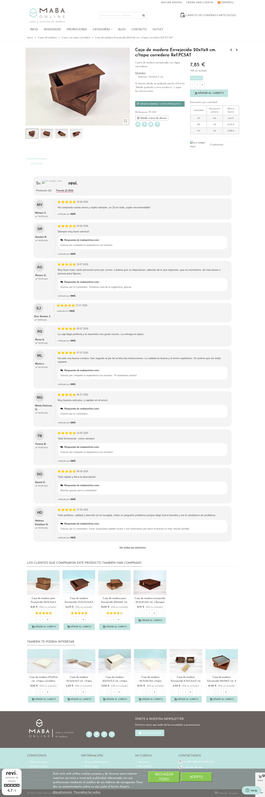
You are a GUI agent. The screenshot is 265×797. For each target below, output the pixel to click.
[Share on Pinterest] (157, 124)
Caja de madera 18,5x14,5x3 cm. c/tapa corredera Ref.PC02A (79, 681)
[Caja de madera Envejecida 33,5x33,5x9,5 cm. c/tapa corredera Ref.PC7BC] (79, 582)
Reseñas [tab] (37, 164)
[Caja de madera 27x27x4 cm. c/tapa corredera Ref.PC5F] (43, 661)
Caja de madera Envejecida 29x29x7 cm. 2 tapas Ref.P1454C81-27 (221, 681)
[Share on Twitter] (138, 124)
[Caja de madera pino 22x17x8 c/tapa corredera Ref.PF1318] (236, 50)
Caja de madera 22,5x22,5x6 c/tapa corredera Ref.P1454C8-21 (150, 681)
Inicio (34, 29)
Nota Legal (91, 766)
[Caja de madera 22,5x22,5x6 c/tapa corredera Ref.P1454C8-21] (150, 661)
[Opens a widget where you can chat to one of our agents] (251, 790)
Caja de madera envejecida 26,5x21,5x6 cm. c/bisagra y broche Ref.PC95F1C (150, 602)
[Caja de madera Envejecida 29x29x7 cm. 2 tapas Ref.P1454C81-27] (221, 661)
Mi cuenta (144, 762)
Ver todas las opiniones (132, 547)
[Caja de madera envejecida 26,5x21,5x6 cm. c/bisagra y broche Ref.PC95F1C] (150, 582)
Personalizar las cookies (87, 792)
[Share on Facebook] (144, 124)
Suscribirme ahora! (151, 733)
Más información (63, 792)
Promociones (77, 29)
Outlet (158, 29)
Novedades (52, 29)
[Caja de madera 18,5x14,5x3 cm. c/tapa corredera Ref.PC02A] (79, 661)
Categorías (101, 29)
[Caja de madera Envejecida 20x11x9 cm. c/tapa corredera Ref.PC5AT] (125, 121)
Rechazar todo (164, 777)
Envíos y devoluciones (96, 762)
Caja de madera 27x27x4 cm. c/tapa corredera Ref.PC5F (43, 681)
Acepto (196, 777)
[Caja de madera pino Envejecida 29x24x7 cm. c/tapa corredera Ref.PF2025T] (114, 582)
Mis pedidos (145, 766)
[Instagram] (151, 124)
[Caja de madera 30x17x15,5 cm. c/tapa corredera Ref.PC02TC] (114, 661)
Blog (122, 29)
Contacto (139, 29)
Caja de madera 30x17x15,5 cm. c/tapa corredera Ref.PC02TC (115, 681)
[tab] (43, 190)
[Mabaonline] (47, 15)
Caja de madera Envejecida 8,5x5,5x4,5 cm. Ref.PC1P (186, 681)
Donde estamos (39, 766)
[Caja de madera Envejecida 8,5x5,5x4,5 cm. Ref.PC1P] (186, 661)
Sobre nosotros (38, 762)
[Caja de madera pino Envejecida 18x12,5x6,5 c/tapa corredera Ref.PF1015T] (231, 50)
